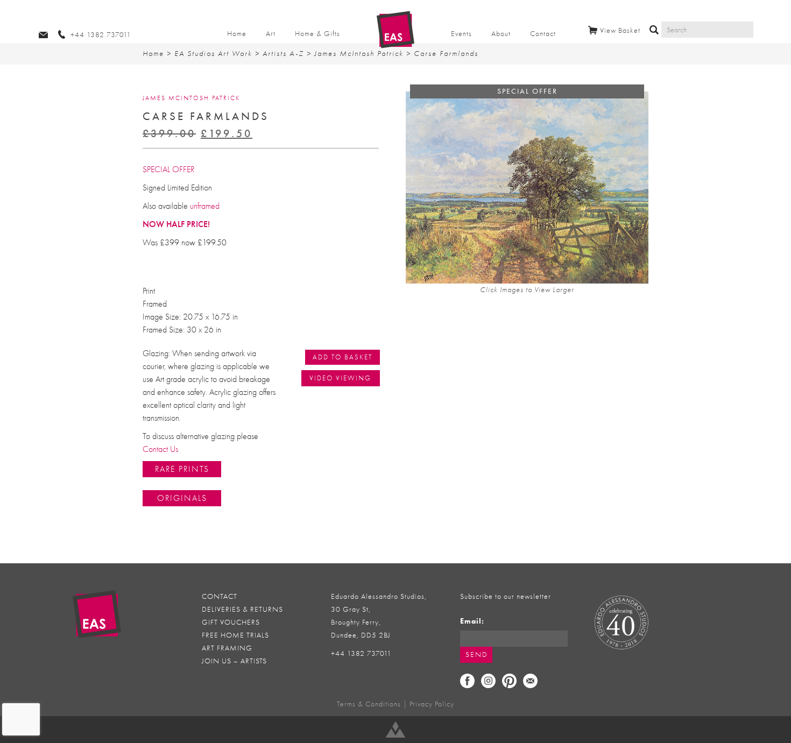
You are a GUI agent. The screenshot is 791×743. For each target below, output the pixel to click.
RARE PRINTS (182, 469)
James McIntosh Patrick (359, 53)
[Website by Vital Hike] (395, 729)
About (501, 33)
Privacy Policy (431, 704)
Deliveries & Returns (242, 609)
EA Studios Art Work (213, 53)
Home (236, 33)
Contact (543, 33)
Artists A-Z (283, 53)
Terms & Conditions (369, 704)
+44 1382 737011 (361, 653)
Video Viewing (340, 378)
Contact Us (160, 449)
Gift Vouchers (231, 622)
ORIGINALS (182, 498)
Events (461, 33)
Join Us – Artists (234, 661)
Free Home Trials (235, 635)
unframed (205, 206)
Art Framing (227, 648)
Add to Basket (342, 357)
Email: (472, 621)
